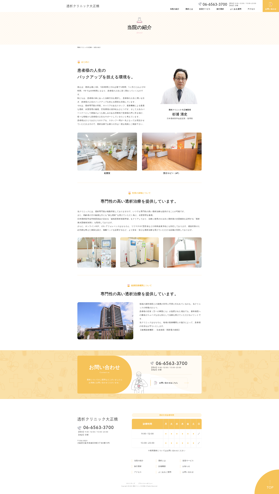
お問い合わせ (270, 9)
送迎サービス (204, 9)
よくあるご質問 (164, 472)
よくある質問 (235, 9)
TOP (270, 487)
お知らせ (186, 466)
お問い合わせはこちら (168, 383)
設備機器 (162, 466)
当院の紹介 (174, 9)
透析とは (189, 9)
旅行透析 (220, 9)
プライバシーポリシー (145, 483)
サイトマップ (130, 483)
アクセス (251, 9)
